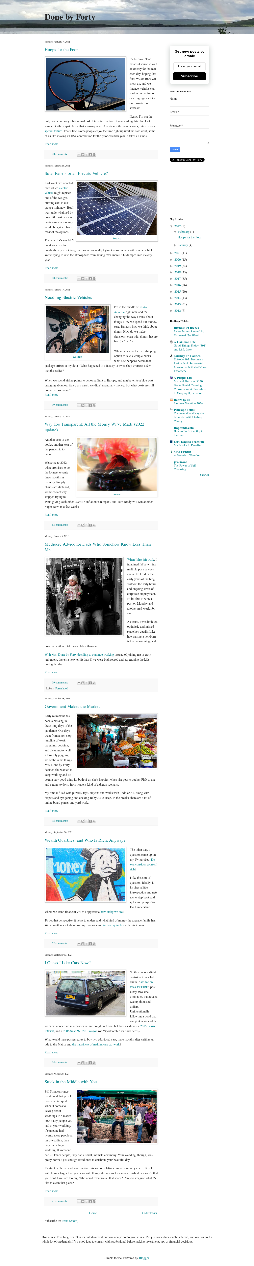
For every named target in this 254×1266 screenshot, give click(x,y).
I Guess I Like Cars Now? (68, 962)
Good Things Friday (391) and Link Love (190, 347)
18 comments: (60, 278)
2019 (178, 266)
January (183, 245)
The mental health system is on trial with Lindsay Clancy (189, 417)
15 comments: (60, 821)
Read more (51, 144)
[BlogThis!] (83, 155)
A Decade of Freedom (187, 455)
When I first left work (140, 559)
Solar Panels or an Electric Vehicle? (76, 173)
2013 (178, 304)
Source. (117, 494)
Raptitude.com (184, 427)
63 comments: (60, 525)
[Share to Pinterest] (94, 155)
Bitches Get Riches (186, 327)
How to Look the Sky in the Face (188, 433)
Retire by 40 (182, 399)
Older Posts (149, 1213)
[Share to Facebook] (90, 155)
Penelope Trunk (184, 409)
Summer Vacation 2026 (188, 403)
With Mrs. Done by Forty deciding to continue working (79, 654)
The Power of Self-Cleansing (185, 467)
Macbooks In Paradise (187, 445)
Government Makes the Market (72, 706)
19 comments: (60, 405)
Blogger (144, 1258)
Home (93, 1213)
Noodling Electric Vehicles (68, 297)
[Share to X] (87, 155)
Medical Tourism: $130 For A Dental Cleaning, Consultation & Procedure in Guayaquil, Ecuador (190, 387)
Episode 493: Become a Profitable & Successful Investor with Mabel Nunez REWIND (191, 365)
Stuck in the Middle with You (71, 1081)
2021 (178, 253)
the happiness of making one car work (96, 1044)
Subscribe (189, 76)
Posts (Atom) (70, 1221)
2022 (178, 226)
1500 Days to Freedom (189, 441)
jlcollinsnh (181, 462)
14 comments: (60, 1062)
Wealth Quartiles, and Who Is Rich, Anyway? (85, 840)
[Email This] (79, 155)
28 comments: (60, 154)
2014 (178, 298)
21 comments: (60, 1201)
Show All (204, 474)
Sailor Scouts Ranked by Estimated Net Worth (189, 333)
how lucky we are (111, 912)
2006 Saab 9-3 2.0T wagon (80, 1031)
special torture (53, 131)
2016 (178, 285)
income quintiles (113, 925)
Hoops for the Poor (61, 49)
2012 (178, 310)
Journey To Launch (187, 355)
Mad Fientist (182, 451)
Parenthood (61, 688)
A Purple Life (183, 377)
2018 (178, 272)
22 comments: (60, 943)
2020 (178, 259)
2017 (178, 278)
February (184, 231)
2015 (178, 291)
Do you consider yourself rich (143, 864)
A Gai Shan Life (185, 342)
